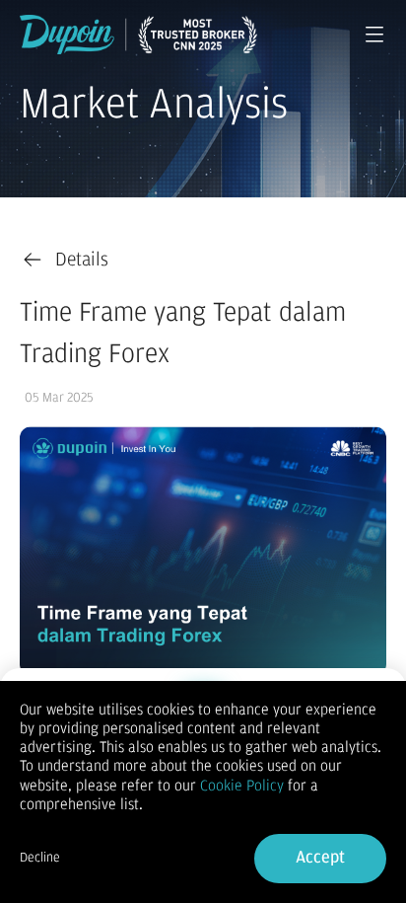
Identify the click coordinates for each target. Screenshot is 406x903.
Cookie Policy (242, 785)
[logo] (138, 34)
